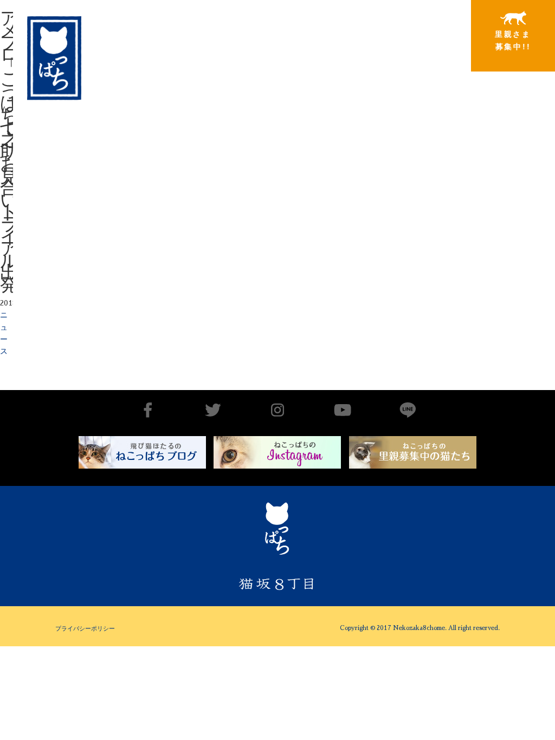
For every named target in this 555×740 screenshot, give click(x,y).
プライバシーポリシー (85, 628)
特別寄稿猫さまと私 (425, 40)
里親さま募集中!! (513, 40)
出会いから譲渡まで (250, 39)
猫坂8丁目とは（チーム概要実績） (162, 34)
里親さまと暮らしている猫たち (337, 51)
